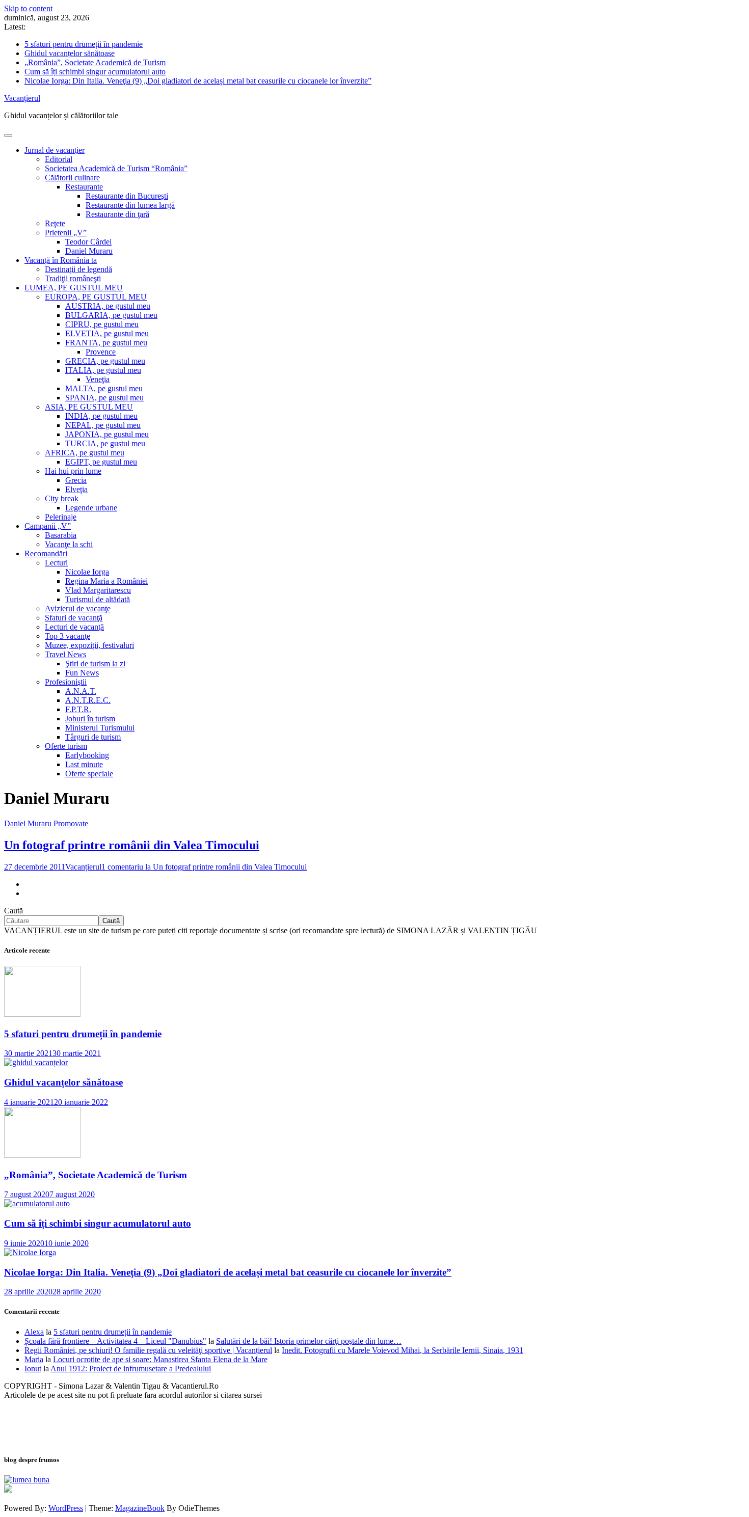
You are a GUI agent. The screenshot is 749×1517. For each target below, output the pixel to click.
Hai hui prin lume (73, 471)
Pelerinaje (60, 516)
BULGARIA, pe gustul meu (111, 315)
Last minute (84, 764)
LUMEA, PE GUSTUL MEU (73, 287)
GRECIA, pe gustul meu (105, 361)
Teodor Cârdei (88, 241)
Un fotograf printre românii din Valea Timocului (131, 845)
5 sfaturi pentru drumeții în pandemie (83, 44)
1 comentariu (204, 866)
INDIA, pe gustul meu (101, 416)
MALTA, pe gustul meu (104, 388)
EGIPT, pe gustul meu (101, 461)
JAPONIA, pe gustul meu (107, 434)
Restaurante (84, 186)
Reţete (55, 223)
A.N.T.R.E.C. (88, 700)
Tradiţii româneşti (73, 278)
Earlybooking (87, 755)
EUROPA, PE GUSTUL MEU (96, 296)
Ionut (32, 1368)
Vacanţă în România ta (60, 260)
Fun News (82, 672)
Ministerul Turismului (100, 727)
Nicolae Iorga (87, 571)
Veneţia (98, 379)
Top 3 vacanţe (67, 636)
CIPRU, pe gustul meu (102, 324)
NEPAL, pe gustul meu (103, 425)
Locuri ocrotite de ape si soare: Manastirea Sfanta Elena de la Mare (160, 1359)
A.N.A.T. (80, 691)
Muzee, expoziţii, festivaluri (89, 645)
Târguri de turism (93, 737)
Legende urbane (91, 507)
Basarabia (60, 535)
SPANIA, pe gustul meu (104, 397)
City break (61, 498)
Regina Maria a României (106, 581)
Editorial (58, 159)
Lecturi (56, 562)
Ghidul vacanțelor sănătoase (69, 53)
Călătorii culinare (72, 177)
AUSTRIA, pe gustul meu (107, 306)
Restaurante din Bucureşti (127, 196)
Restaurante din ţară (117, 214)
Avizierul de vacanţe (78, 608)
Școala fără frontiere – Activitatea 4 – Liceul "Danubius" (115, 1341)
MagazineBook (140, 1508)
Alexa (34, 1332)
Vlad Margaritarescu (98, 590)
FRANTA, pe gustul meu (106, 342)
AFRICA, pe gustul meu (84, 452)
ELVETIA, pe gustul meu (107, 333)
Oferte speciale (89, 773)
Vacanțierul (22, 98)
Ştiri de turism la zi (95, 663)
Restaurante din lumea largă (130, 205)
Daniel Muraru (89, 251)
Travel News (65, 654)
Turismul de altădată (97, 599)
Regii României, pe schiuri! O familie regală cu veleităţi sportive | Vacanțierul (148, 1350)
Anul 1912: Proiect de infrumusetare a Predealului (130, 1368)
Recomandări (45, 553)
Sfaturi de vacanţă (73, 617)
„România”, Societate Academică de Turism (95, 62)
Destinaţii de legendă (78, 269)
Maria (33, 1359)
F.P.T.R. (78, 709)
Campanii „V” (47, 526)
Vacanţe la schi (69, 544)
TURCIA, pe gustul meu (105, 443)
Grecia (76, 480)
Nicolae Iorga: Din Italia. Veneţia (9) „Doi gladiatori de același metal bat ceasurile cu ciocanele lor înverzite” (197, 80)
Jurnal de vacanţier (54, 150)
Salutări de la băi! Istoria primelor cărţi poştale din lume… (309, 1341)
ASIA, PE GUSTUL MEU (89, 406)
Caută (13, 910)
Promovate (71, 823)
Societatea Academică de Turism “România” (116, 168)
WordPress (65, 1508)
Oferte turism (66, 746)
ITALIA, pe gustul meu (103, 370)
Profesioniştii (66, 682)
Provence (101, 351)
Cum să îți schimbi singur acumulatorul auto (95, 71)
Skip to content (28, 8)
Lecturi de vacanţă (74, 626)
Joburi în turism (90, 718)
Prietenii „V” (66, 232)
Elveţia (76, 489)
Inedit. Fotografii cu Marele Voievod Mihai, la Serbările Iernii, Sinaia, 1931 (402, 1350)
